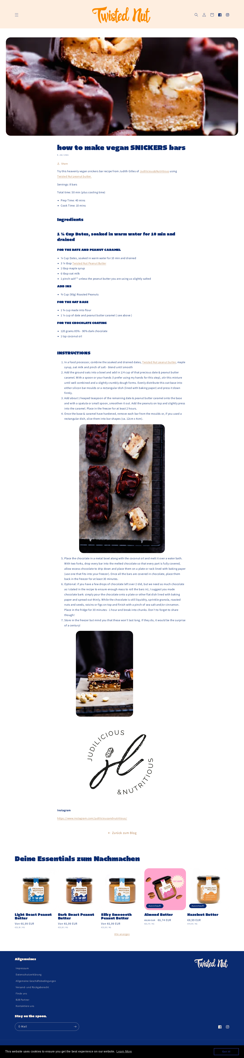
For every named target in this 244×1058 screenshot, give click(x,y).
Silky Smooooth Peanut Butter (116, 916)
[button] (17, 15)
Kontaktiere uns (25, 1006)
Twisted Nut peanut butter (159, 362)
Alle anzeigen (122, 934)
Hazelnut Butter (202, 915)
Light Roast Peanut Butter (33, 916)
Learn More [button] (124, 1051)
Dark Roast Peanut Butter (76, 916)
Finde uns (21, 993)
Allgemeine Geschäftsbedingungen (36, 981)
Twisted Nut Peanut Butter (89, 263)
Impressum (22, 968)
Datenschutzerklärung (29, 974)
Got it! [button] (226, 1051)
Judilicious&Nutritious (154, 171)
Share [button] (64, 163)
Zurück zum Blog (124, 833)
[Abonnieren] (75, 1026)
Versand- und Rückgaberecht (32, 987)
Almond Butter (158, 915)
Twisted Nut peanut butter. (74, 176)
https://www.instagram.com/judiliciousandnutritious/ (92, 818)
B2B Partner (22, 999)
